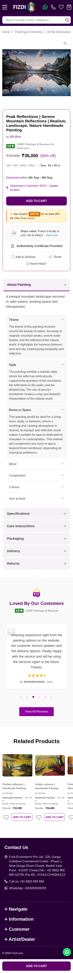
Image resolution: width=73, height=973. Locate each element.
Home (6, 32)
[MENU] (4, 7)
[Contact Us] (54, 7)
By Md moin (7, 793)
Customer (19, 929)
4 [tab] (39, 697)
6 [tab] (51, 697)
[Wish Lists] (61, 7)
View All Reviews (36, 711)
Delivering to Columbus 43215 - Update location (34, 187)
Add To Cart (22, 817)
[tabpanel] (36, 656)
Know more (52, 235)
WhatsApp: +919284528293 (27, 888)
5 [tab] (45, 697)
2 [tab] (27, 697)
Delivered (12, 177)
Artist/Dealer (22, 939)
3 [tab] (33, 697)
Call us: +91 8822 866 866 (26, 881)
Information (21, 919)
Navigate (18, 909)
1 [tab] (21, 697)
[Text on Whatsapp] (45, 7)
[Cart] (69, 7)
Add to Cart (36, 200)
